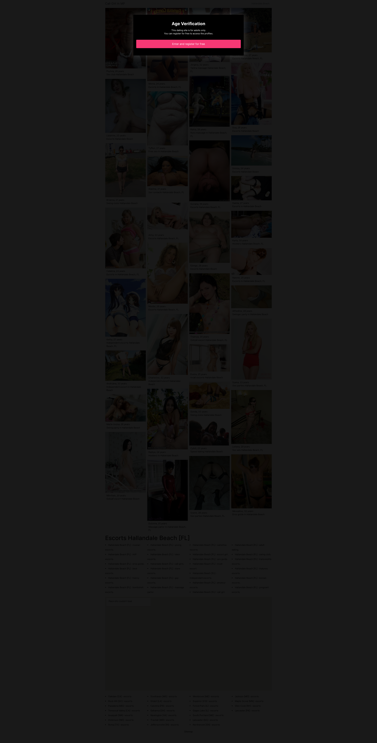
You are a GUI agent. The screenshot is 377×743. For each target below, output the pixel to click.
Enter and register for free (188, 43)
